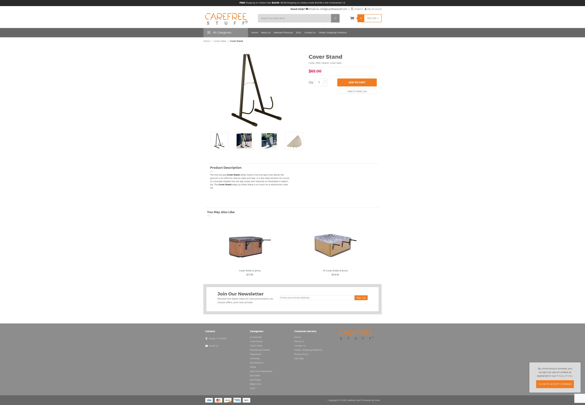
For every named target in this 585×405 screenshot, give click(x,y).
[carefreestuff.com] (229, 19)
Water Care (255, 384)
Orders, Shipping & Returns (333, 32)
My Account (374, 9)
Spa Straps (255, 379)
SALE (298, 32)
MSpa (253, 367)
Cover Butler (256, 341)
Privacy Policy (301, 354)
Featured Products (283, 32)
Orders (357, 9)
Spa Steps (255, 375)
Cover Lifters (220, 41)
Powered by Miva (371, 400)
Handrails (255, 358)
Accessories (256, 337)
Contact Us (310, 32)
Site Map (298, 358)
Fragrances (255, 354)
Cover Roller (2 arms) (250, 270)
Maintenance (256, 362)
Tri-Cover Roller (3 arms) (335, 270)
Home (254, 32)
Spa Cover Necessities (261, 371)
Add (357, 82)
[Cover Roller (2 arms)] (249, 244)
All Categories (221, 32)
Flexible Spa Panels (260, 350)
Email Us (213, 345)
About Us (266, 32)
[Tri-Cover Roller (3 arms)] (335, 244)
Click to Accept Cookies (555, 384)
